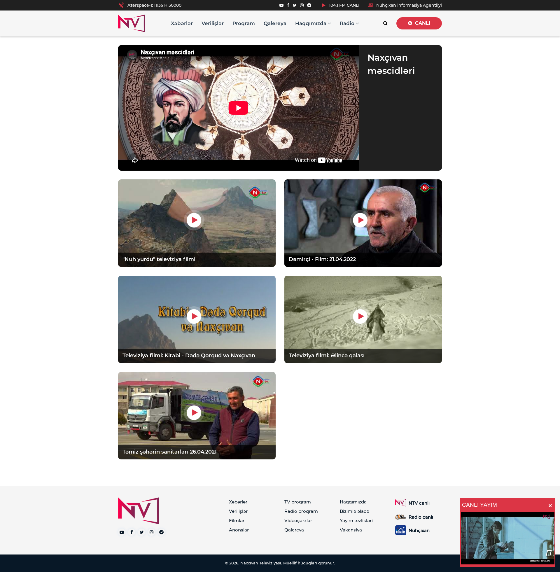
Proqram (243, 23)
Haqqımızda (311, 23)
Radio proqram (301, 511)
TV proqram (297, 502)
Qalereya (275, 23)
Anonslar (239, 530)
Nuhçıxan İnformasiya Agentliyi (408, 5)
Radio (348, 23)
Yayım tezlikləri (356, 520)
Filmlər (236, 520)
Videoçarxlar (298, 520)
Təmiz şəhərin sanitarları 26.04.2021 (170, 452)
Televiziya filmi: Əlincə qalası (327, 355)
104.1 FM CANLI (343, 5)
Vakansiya (351, 530)
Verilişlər (213, 23)
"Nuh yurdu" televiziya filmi (159, 259)
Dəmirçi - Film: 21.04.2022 (322, 259)
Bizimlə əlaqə (354, 511)
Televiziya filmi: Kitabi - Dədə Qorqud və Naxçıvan (189, 355)
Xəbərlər (182, 23)
